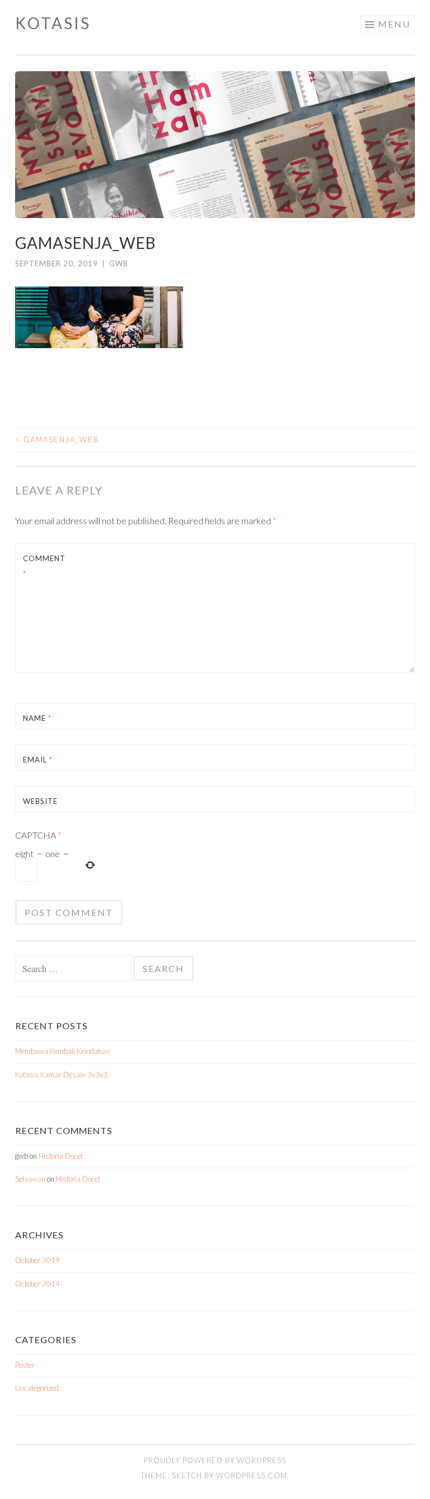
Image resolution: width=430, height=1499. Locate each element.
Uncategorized (37, 1388)
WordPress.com (251, 1475)
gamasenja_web (57, 439)
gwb (118, 263)
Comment (44, 566)
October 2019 (37, 1260)
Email (38, 759)
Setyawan (30, 1178)
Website (40, 801)
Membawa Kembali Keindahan (62, 1051)
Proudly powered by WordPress (215, 1460)
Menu (394, 23)
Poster (25, 1365)
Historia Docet (61, 1155)
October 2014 (37, 1283)
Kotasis (53, 23)
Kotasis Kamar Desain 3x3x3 (61, 1074)
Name (37, 718)
